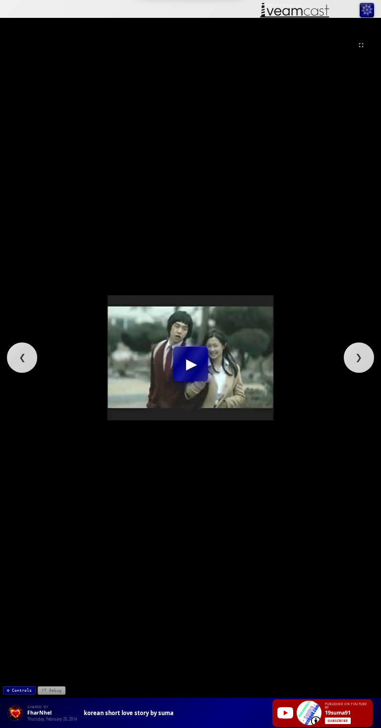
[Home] (294, 11)
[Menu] (367, 10)
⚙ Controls (19, 690)
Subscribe (337, 721)
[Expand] (361, 45)
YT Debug (52, 690)
